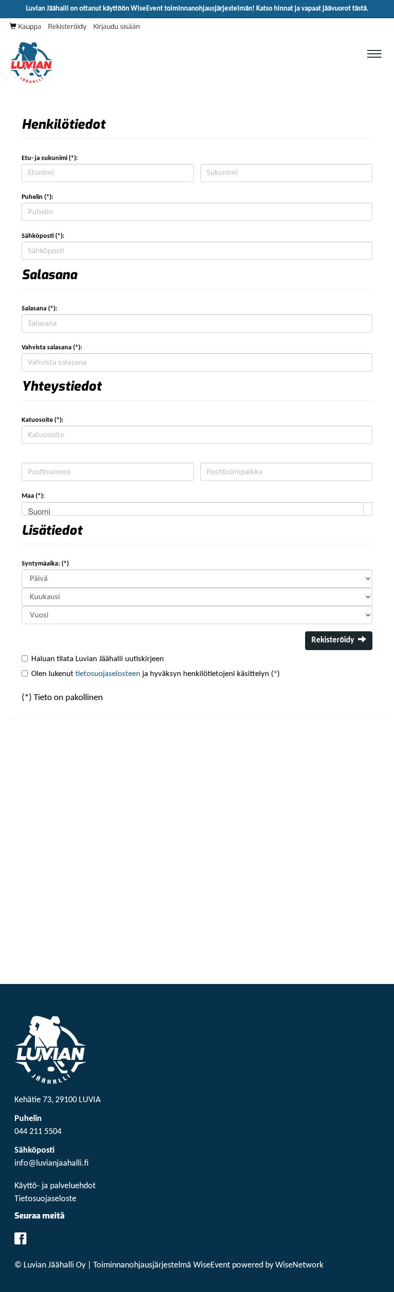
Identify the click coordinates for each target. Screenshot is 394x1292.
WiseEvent (211, 1265)
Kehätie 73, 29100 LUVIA (57, 1100)
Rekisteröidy (67, 26)
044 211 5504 (38, 1131)
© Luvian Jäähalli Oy (50, 1265)
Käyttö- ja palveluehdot (55, 1186)
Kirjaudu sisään (116, 26)
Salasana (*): (39, 308)
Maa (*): (33, 496)
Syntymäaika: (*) (45, 563)
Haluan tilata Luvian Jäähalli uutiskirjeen (97, 659)
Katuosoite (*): (42, 420)
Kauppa (28, 26)
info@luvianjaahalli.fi (51, 1163)
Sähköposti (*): (43, 236)
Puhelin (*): (37, 197)
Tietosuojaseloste (45, 1199)
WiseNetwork (299, 1265)
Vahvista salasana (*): (52, 347)
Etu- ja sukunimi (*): (50, 158)
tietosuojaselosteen (107, 674)
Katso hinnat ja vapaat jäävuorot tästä (311, 8)
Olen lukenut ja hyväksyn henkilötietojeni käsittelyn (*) (155, 674)
